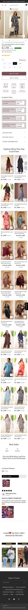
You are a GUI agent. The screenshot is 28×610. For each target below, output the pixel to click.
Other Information (10, 141)
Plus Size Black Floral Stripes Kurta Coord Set (20, 435)
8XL (15, 67)
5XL (20, 63)
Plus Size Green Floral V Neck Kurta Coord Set (19, 407)
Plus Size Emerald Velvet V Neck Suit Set (6, 322)
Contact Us (5, 594)
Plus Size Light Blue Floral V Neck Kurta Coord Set (7, 435)
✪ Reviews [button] (26, 306)
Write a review (7, 476)
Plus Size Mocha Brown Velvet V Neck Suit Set (6, 292)
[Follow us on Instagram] (9, 599)
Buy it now (14, 78)
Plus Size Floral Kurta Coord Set (20, 379)
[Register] (24, 582)
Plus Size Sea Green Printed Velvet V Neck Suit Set (20, 232)
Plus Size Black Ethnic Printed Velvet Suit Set (19, 322)
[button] (6, 55)
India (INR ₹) (5, 605)
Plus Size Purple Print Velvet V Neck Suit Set (20, 292)
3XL (10, 63)
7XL (10, 67)
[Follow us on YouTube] (14, 599)
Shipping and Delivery (7, 587)
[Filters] (21, 476)
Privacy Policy (19, 592)
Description (7, 133)
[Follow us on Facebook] (19, 599)
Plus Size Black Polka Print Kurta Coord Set (20, 176)
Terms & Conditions (21, 587)
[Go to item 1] (6, 483)
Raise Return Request (8, 592)
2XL (4, 63)
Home (3, 42)
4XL (15, 63)
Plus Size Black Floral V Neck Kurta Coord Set (7, 204)
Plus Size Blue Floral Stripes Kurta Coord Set (7, 407)
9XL (20, 67)
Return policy (8, 137)
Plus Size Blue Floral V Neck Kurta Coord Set (20, 351)
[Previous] (2, 40)
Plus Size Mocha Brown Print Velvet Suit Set (20, 262)
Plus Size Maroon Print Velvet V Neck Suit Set (6, 262)
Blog (12, 594)
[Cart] (25, 5)
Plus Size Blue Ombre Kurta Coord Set (7, 379)
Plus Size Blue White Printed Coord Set (20, 204)
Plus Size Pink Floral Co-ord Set (7, 232)
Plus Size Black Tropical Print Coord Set (7, 176)
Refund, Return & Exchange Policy (14, 589)
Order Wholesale (19, 594)
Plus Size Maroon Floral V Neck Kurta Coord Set (6, 351)
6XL (4, 67)
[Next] (25, 40)
